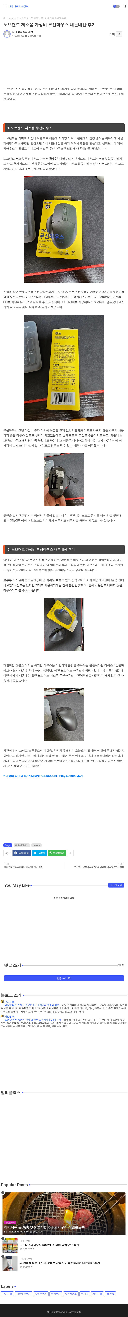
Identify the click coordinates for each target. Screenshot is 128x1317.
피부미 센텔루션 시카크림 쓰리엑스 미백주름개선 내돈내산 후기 (60, 1263)
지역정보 (97, 1293)
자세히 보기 (116, 885)
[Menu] (4, 6)
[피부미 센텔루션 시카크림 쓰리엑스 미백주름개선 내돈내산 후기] (10, 1263)
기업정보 (9, 1016)
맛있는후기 (41, 1293)
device (11, 18)
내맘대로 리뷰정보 (18, 6)
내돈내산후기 (21, 845)
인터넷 (84, 1293)
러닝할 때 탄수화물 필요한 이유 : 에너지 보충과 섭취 (32, 1004)
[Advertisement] (64, 63)
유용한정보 (71, 1293)
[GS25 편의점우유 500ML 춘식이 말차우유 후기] (10, 1245)
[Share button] (70, 853)
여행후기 (55, 1293)
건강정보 (9, 1001)
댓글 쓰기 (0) (64, 978)
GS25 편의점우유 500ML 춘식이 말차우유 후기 (49, 1245)
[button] (116, 6)
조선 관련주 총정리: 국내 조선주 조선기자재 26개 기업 (33, 1019)
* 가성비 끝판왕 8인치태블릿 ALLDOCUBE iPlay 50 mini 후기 (43, 776)
